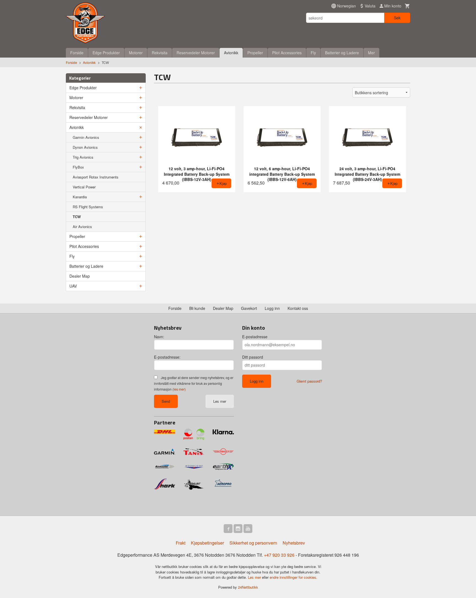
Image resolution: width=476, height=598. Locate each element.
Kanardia (80, 196)
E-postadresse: (167, 357)
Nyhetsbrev (294, 543)
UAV (73, 286)
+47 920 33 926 (279, 555)
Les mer (219, 401)
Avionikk (231, 52)
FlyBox (78, 167)
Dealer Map (79, 276)
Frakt (180, 543)
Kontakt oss (298, 308)
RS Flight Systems (88, 206)
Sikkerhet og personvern (253, 543)
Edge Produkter (106, 52)
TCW (77, 216)
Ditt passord (252, 357)
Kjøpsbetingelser (207, 543)
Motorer (136, 52)
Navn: (159, 336)
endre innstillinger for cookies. (293, 577)
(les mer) (179, 389)
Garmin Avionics (86, 137)
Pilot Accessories (287, 52)
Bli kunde (197, 308)
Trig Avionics (83, 157)
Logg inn (272, 308)
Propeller (255, 52)
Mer (371, 52)
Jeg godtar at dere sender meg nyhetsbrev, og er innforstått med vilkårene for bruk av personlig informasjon (193, 383)
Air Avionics (82, 226)
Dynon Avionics (85, 147)
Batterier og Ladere (342, 52)
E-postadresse (254, 336)
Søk (397, 17)
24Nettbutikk (248, 587)
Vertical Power (84, 187)
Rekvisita (159, 52)
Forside (76, 52)
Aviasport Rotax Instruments (95, 177)
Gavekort (249, 308)
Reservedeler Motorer (196, 52)
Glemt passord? (309, 381)
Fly (313, 52)
